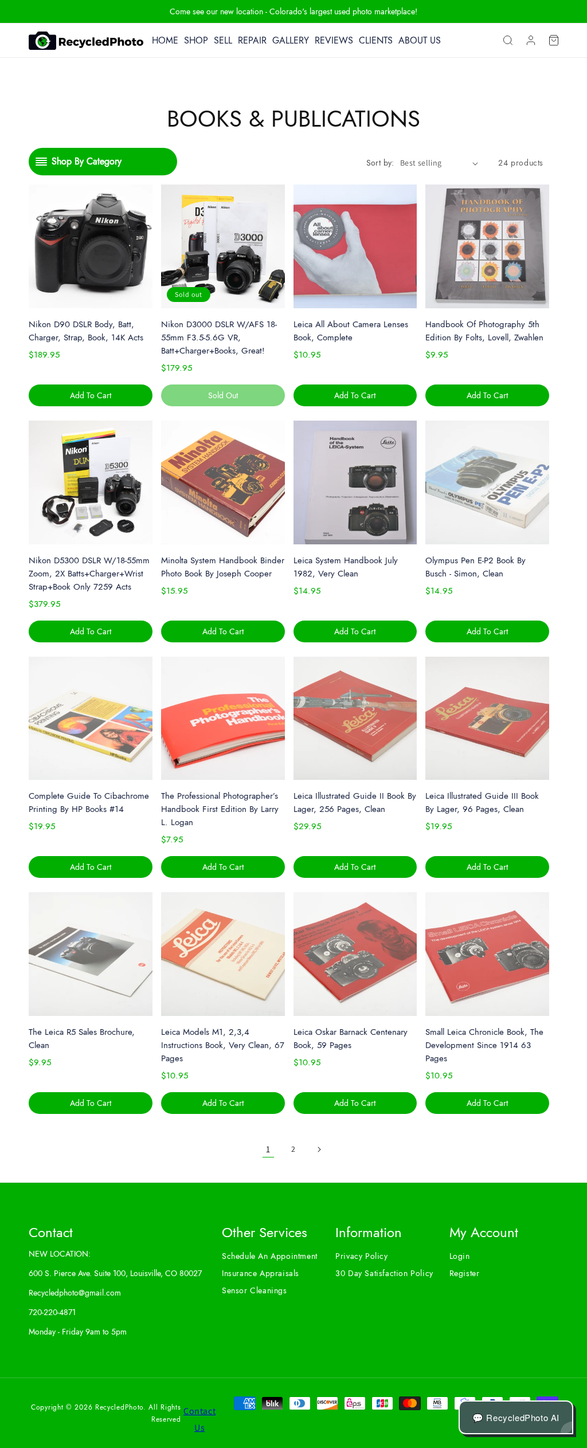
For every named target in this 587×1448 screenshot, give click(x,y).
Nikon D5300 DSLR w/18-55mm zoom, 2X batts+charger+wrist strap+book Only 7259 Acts (89, 573)
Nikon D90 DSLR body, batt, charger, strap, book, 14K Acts (86, 331)
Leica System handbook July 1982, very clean (346, 567)
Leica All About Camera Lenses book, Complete (351, 331)
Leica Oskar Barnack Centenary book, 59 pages (351, 1038)
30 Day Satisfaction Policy (384, 1273)
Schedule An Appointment (270, 1256)
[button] (507, 40)
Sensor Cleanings (254, 1290)
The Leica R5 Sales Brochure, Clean (82, 1038)
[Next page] (318, 1149)
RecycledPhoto (119, 1407)
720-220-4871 (52, 1312)
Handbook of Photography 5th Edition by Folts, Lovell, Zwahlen (484, 331)
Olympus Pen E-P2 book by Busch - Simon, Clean (475, 567)
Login (459, 1256)
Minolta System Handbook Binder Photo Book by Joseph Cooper (222, 567)
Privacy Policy (361, 1256)
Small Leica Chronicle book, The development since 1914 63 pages (484, 1045)
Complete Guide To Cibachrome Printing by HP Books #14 (89, 802)
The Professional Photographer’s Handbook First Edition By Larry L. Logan (220, 809)
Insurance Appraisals (260, 1273)
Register (464, 1273)
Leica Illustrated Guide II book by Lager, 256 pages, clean (355, 802)
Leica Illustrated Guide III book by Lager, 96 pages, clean (482, 802)
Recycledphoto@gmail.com (75, 1292)
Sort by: (380, 162)
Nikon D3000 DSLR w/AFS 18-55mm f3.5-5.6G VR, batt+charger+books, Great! (219, 337)
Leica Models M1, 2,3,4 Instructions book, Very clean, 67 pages (222, 1045)
